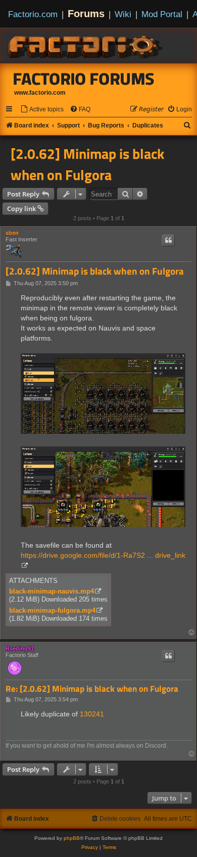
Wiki (123, 14)
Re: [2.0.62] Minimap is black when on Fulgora (92, 689)
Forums (86, 13)
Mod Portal (161, 14)
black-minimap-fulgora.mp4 (52, 610)
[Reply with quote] (168, 240)
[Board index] (86, 45)
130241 (92, 714)
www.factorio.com (40, 92)
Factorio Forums (84, 78)
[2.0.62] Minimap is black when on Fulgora (87, 164)
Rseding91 (20, 648)
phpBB (72, 838)
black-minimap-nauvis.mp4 (51, 591)
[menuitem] (42, 109)
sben (12, 233)
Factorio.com (33, 14)
